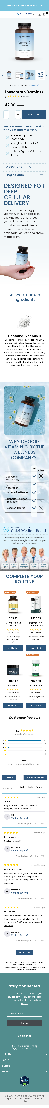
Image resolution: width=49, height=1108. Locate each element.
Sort (22, 787)
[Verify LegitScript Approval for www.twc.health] (24, 1085)
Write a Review (38, 778)
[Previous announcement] (2, 5)
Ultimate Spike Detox (13, 624)
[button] (44, 14)
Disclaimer (24, 1035)
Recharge (13, 685)
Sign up (24, 1023)
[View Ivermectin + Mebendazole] (36, 604)
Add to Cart (13, 648)
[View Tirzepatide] (36, 667)
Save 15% (32, 85)
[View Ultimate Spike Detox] (13, 604)
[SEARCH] (34, 14)
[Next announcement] (47, 5)
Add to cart (34, 114)
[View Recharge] (13, 667)
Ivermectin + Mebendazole (36, 624)
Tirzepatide (36, 685)
